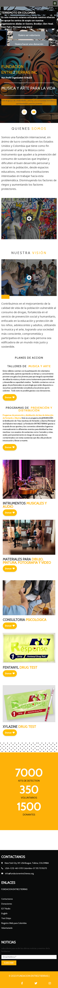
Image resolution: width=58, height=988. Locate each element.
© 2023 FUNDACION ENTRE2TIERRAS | (29, 975)
